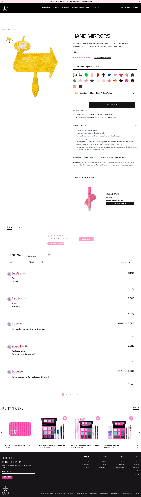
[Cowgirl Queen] (115, 75)
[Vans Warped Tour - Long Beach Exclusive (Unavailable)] (80, 75)
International (120, 467)
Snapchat (136, 471)
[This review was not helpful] (132, 289)
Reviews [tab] (9, 227)
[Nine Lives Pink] (127, 81)
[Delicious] (80, 86)
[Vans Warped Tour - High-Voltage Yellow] (75, 75)
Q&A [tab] (18, 227)
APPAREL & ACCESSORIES (80, 8)
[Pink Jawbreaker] (109, 81)
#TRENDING (46, 8)
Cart (128, 8)
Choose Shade (120, 203)
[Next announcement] (139, 1)
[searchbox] (36, 256)
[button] (59, 394)
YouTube (136, 474)
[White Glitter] (98, 81)
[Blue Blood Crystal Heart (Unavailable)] (109, 75)
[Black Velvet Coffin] (103, 75)
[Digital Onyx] (92, 81)
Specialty (89, 67)
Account (123, 8)
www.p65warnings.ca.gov (123, 165)
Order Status (102, 467)
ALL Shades (79, 66)
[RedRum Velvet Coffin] (98, 75)
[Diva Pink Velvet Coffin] (92, 75)
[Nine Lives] (132, 81)
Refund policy (104, 493)
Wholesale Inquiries (126, 493)
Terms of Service (82, 493)
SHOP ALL (96, 8)
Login (104, 464)
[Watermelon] (80, 81)
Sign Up (104, 461)
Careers (137, 493)
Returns (121, 461)
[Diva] (75, 86)
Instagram (136, 467)
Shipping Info (120, 464)
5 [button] (77, 394)
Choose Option (20, 449)
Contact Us (85, 464)
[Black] (121, 81)
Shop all (136, 407)
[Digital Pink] (86, 81)
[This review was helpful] (128, 289)
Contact (121, 471)
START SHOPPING (86, 1)
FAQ (88, 461)
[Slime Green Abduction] (86, 75)
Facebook (136, 464)
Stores (87, 467)
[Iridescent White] (103, 81)
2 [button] (66, 394)
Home (4, 29)
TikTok (137, 461)
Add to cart (53, 449)
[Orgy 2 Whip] (132, 75)
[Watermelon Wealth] (75, 81)
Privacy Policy (93, 493)
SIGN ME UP (7, 477)
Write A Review (86, 239)
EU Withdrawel (114, 493)
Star (97, 67)
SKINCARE (65, 8)
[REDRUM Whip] (121, 75)
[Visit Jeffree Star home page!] (5, 8)
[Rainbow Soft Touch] (115, 81)
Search (135, 8)
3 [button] (70, 394)
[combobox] (105, 93)
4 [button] (74, 394)
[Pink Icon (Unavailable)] (127, 75)
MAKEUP (56, 8)
